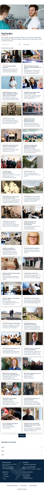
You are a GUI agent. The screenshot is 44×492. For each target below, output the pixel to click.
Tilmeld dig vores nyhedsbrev (30, 464)
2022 (2, 447)
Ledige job (6, 473)
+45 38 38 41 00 (27, 476)
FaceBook (33, 468)
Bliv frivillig (6, 476)
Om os (5, 478)
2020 (2, 454)
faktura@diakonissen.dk (8, 468)
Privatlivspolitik (23, 485)
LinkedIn (39, 468)
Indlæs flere (22, 435)
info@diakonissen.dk (28, 478)
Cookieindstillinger (33, 485)
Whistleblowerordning (22, 489)
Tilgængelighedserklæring (12, 485)
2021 (2, 451)
